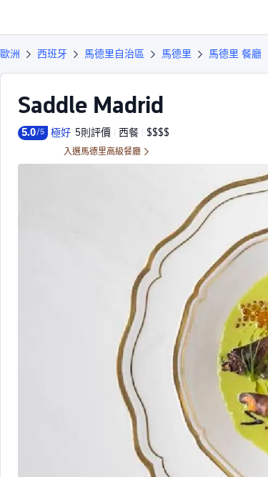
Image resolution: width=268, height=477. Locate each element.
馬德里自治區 (114, 53)
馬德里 (177, 53)
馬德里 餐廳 (235, 53)
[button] (244, 17)
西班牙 (52, 53)
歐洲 (10, 53)
